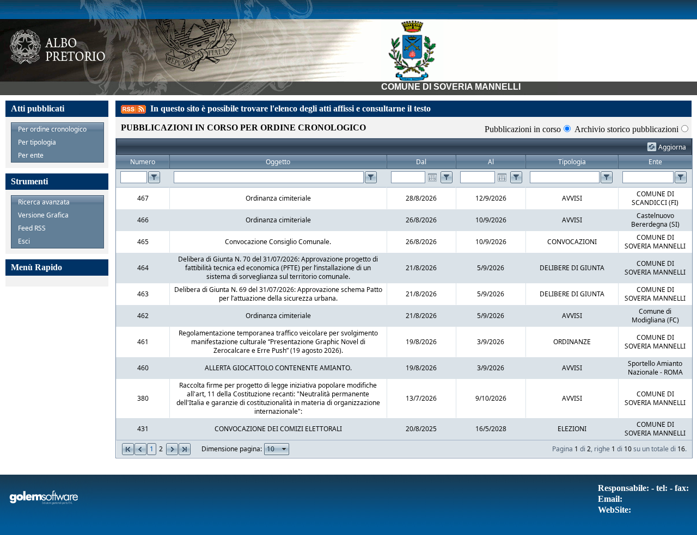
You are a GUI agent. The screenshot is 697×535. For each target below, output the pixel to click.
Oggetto (278, 161)
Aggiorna (672, 147)
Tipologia (572, 161)
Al (491, 161)
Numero (142, 161)
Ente (655, 161)
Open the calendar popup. (432, 177)
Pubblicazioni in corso (523, 129)
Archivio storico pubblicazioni (626, 129)
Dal (421, 161)
